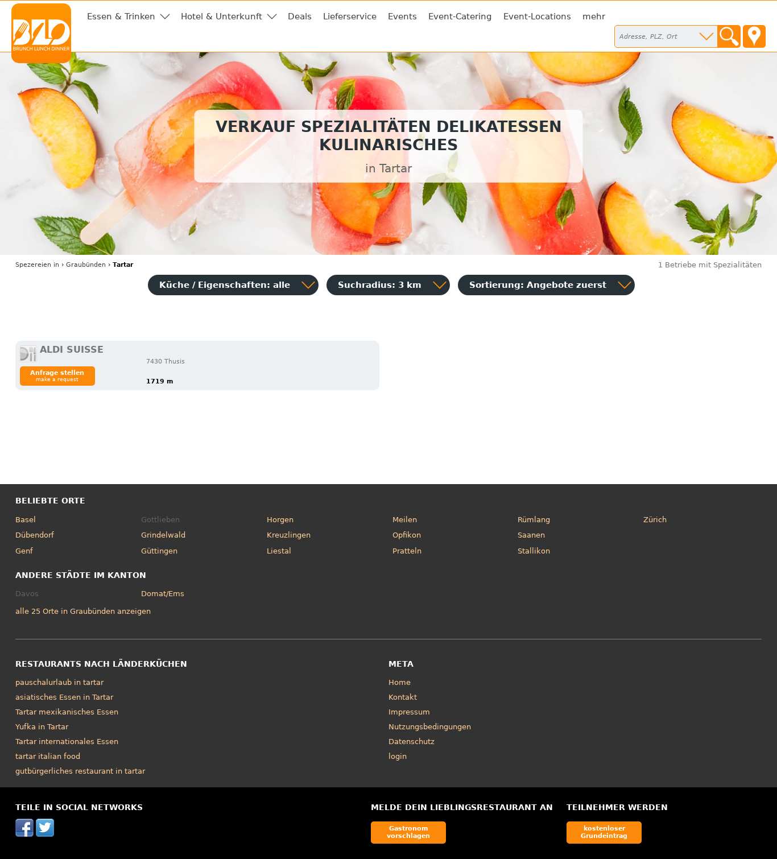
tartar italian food (47, 756)
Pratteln (406, 551)
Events (402, 16)
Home (399, 682)
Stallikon (534, 551)
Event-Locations (537, 16)
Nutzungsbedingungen (429, 726)
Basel (25, 519)
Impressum (409, 712)
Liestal (279, 551)
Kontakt (402, 697)
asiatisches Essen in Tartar (64, 697)
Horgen (280, 519)
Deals (300, 16)
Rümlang (534, 519)
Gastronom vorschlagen (408, 832)
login (397, 756)
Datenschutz (411, 741)
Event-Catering (460, 16)
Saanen (531, 535)
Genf (24, 551)
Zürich (655, 519)
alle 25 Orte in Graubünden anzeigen (83, 611)
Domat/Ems (162, 593)
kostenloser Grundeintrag (604, 832)
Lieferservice (350, 16)
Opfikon (406, 535)
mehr (593, 16)
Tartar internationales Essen (66, 741)
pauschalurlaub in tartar (59, 682)
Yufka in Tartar (41, 726)
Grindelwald (163, 535)
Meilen (404, 519)
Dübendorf (34, 535)
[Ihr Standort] (754, 36)
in (37, 265)
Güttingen (159, 551)
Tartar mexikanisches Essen (66, 712)
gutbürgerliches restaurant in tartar (80, 771)
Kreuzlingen (289, 535)
